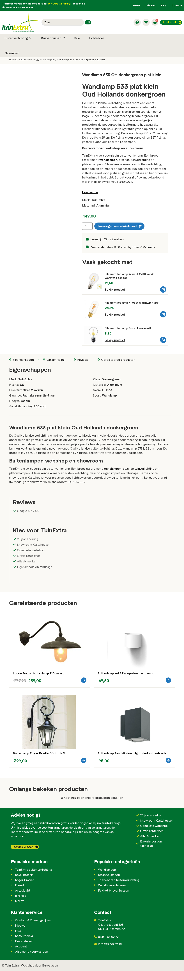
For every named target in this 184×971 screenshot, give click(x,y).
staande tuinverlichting (135, 160)
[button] (18, 38)
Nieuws (150, 5)
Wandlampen (47, 59)
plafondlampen (92, 164)
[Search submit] (88, 22)
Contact (177, 5)
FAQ (163, 5)
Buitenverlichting (28, 59)
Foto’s (137, 5)
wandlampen (108, 160)
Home (12, 59)
